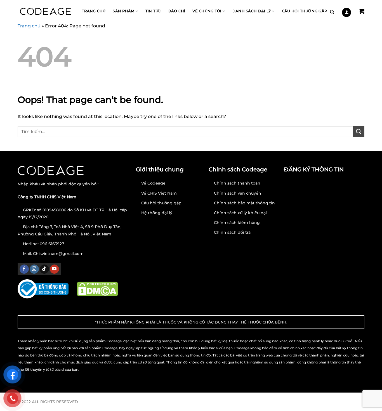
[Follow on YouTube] (54, 269)
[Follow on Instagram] (34, 269)
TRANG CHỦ (93, 11)
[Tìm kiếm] (332, 12)
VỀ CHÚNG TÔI (206, 11)
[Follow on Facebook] (24, 269)
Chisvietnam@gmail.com (58, 253)
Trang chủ (29, 26)
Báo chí (176, 11)
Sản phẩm (123, 11)
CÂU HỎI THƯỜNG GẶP (304, 11)
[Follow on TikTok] (44, 269)
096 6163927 (52, 243)
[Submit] (358, 131)
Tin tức (153, 11)
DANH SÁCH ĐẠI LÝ (251, 11)
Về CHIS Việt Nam (159, 193)
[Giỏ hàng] (361, 11)
